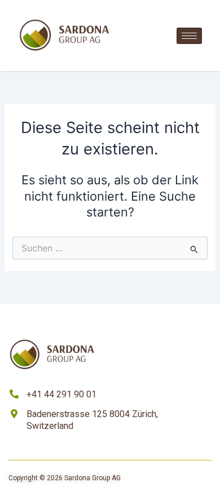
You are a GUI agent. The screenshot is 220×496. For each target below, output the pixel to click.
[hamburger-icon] (189, 36)
